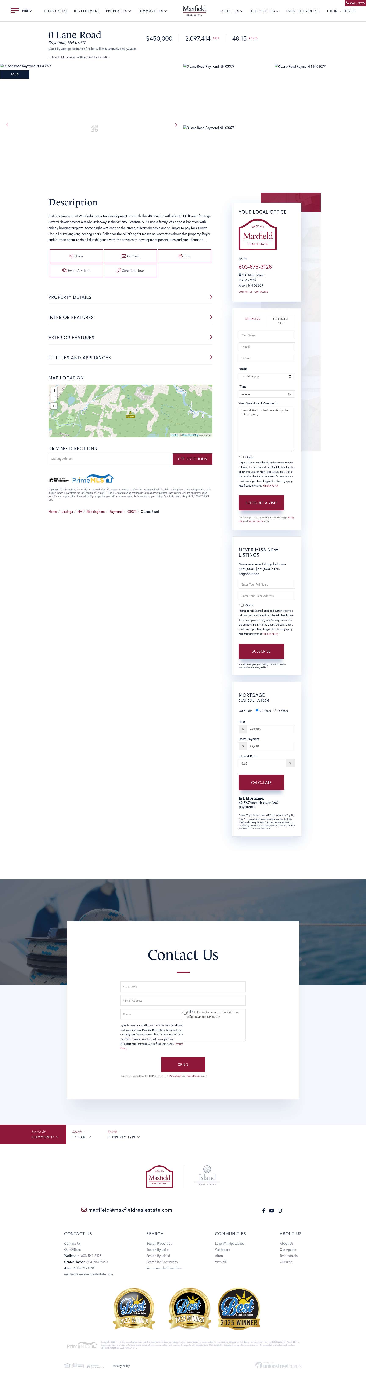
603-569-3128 (91, 1255)
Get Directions (192, 458)
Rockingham (96, 511)
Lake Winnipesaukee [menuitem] (229, 1243)
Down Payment (249, 739)
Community (43, 1137)
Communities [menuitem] (150, 11)
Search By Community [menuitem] (162, 1262)
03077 (131, 511)
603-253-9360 (97, 1262)
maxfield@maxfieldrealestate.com (129, 1209)
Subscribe (261, 651)
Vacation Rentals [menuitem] (303, 11)
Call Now (357, 3)
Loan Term (245, 711)
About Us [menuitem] (230, 11)
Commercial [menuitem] (56, 11)
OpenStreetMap (190, 435)
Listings (67, 511)
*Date (243, 369)
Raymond (116, 511)
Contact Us (245, 291)
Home (53, 511)
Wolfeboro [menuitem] (222, 1249)
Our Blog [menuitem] (286, 1262)
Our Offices (72, 1249)
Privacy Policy (270, 485)
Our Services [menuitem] (263, 11)
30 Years (265, 711)
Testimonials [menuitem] (289, 1255)
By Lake (80, 1137)
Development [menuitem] (87, 11)
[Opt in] (183, 1013)
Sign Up (349, 11)
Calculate (261, 782)
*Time (242, 386)
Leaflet (174, 435)
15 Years (282, 711)
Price (242, 722)
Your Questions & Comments (258, 403)
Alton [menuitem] (219, 1255)
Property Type (122, 1137)
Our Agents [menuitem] (288, 1249)
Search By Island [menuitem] (158, 1255)
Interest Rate (247, 756)
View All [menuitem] (221, 1262)
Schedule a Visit (280, 320)
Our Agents (261, 291)
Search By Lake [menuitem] (157, 1249)
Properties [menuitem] (116, 11)
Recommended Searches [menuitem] (164, 1268)
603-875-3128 (255, 266)
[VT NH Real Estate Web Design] (278, 1365)
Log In (332, 11)
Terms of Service (255, 521)
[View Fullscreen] (54, 406)
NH (80, 511)
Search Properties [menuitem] (159, 1243)
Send (183, 1064)
